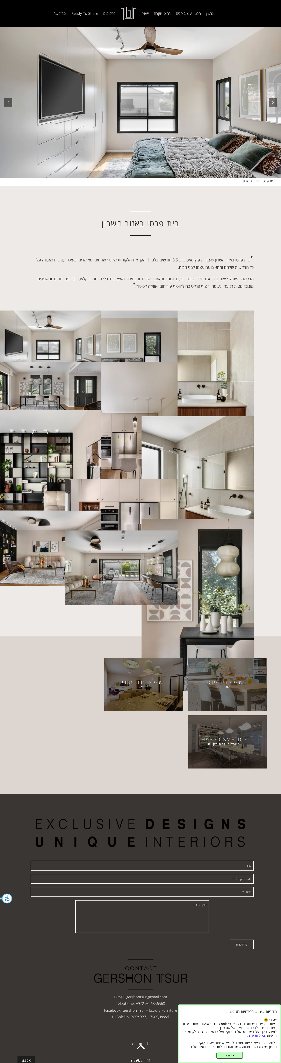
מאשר (230, 1055)
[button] (6, 898)
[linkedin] (140, 1043)
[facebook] (148, 1043)
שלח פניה (241, 944)
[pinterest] (133, 1043)
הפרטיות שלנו (257, 1035)
